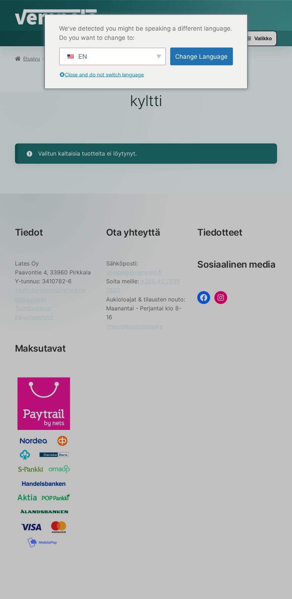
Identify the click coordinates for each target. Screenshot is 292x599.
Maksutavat (30, 299)
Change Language (201, 56)
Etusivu (31, 59)
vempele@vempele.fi (134, 272)
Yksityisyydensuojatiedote (50, 290)
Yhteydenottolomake (134, 326)
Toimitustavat (33, 308)
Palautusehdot (34, 317)
